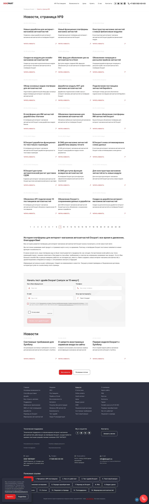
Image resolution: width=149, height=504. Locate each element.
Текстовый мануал (81, 414)
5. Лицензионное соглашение (36, 484)
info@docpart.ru (106, 459)
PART (8, 3)
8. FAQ (97, 484)
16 (86, 227)
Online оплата (80, 393)
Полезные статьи (82, 372)
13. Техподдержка (79, 490)
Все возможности (55, 399)
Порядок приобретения (109, 408)
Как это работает (107, 411)
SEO (50, 390)
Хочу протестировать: (83, 294)
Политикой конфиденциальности (16, 492)
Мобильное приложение (32, 405)
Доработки (27, 411)
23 (112, 227)
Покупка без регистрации (58, 405)
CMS (76, 405)
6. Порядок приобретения (61, 484)
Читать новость (29, 43)
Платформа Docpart (29, 9)
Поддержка (28, 402)
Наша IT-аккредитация (57, 417)
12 (71, 227)
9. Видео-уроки (110, 484)
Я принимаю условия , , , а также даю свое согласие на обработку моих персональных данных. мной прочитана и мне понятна (58, 304)
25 (119, 227)
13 (75, 227)
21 (104, 227)
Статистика (79, 390)
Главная (26, 387)
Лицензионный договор (83, 408)
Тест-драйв (53, 414)
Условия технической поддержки (76, 303)
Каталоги (52, 402)
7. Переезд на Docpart (82, 484)
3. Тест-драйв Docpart (89, 479)
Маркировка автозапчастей (33, 417)
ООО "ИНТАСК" (90, 498)
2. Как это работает (69, 479)
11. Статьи (43, 490)
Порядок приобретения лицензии (60, 303)
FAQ (102, 393)
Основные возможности (32, 390)
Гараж (103, 402)
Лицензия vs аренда (108, 414)
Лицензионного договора (45, 303)
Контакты (108, 3)
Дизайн (26, 396)
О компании (105, 387)
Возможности (74, 3)
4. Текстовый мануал (109, 479)
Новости (78, 387)
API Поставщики (60, 3)
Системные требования (83, 411)
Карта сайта (105, 390)
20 (101, 227)
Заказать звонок (109, 433)
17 (89, 227)
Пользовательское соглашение (31, 443)
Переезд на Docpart (30, 414)
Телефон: (79, 284)
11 (67, 227)
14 (78, 227)
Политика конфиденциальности (65, 304)
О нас (100, 3)
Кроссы (103, 396)
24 (115, 227)
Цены (84, 3)
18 (93, 227)
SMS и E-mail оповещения (32, 408)
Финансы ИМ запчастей (57, 408)
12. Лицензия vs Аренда (60, 490)
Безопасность (54, 411)
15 (82, 227)
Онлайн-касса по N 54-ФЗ (110, 405)
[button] (144, 499)
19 (97, 227)
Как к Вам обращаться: (35, 284)
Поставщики (53, 393)
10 (63, 227)
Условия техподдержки (29, 447)
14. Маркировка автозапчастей (102, 490)
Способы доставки (30, 393)
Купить (92, 3)
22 (108, 227)
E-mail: (29, 294)
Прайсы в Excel (54, 396)
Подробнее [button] (22, 496)
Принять (10, 496)
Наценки (52, 387)
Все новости (65, 372)
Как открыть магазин (31, 399)
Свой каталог (80, 396)
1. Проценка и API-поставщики (47, 479)
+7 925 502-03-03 (56, 459)
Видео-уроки (79, 402)
